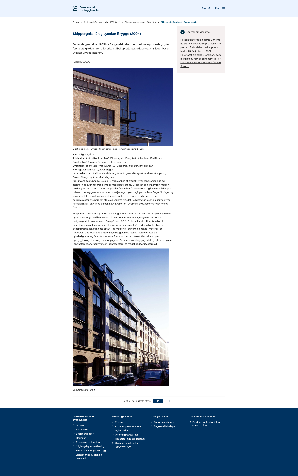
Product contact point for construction (206, 424)
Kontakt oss (82, 430)
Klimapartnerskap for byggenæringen (126, 445)
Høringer (81, 438)
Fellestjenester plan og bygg (91, 451)
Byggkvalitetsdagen (165, 426)
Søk (204, 8)
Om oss (80, 425)
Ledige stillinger (85, 434)
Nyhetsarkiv (122, 431)
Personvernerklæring (88, 442)
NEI (169, 401)
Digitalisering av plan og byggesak (89, 456)
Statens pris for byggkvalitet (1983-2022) (102, 22)
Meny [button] (218, 8)
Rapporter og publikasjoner (130, 439)
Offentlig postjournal (126, 435)
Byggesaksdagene (164, 422)
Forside (76, 22)
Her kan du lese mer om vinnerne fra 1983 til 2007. (200, 63)
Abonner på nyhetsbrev (128, 426)
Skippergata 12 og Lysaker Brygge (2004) (178, 22)
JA (157, 401)
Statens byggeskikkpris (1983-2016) (140, 22)
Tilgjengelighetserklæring (90, 446)
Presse (119, 422)
